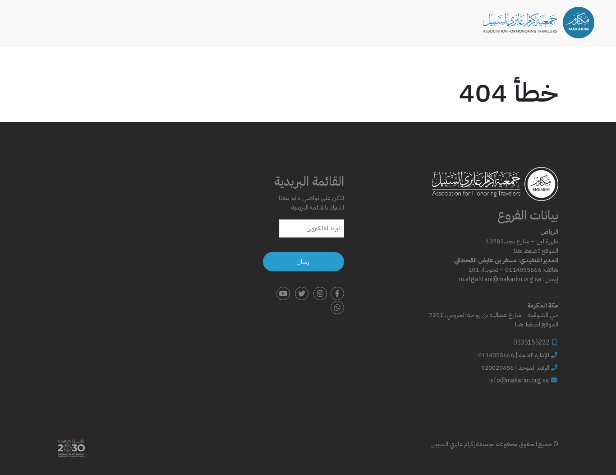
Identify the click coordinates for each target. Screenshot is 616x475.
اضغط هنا (526, 251)
